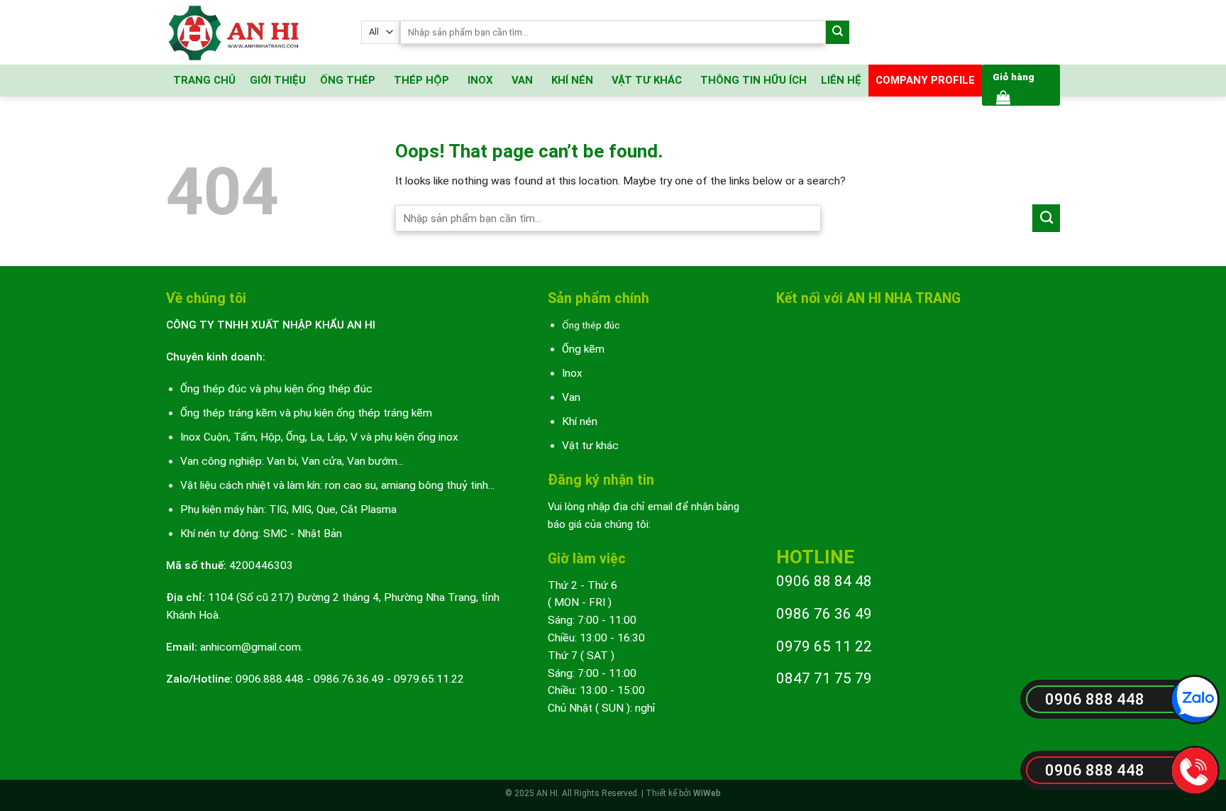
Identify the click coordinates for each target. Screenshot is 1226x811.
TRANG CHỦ (204, 80)
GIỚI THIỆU (278, 80)
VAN (522, 80)
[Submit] (837, 32)
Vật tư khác (590, 445)
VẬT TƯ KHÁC (647, 80)
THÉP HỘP (421, 80)
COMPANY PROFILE (925, 80)
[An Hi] (253, 32)
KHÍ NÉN (572, 80)
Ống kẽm (583, 349)
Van (571, 397)
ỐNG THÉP (347, 80)
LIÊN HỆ (841, 80)
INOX (480, 80)
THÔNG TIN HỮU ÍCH (753, 80)
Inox (572, 373)
